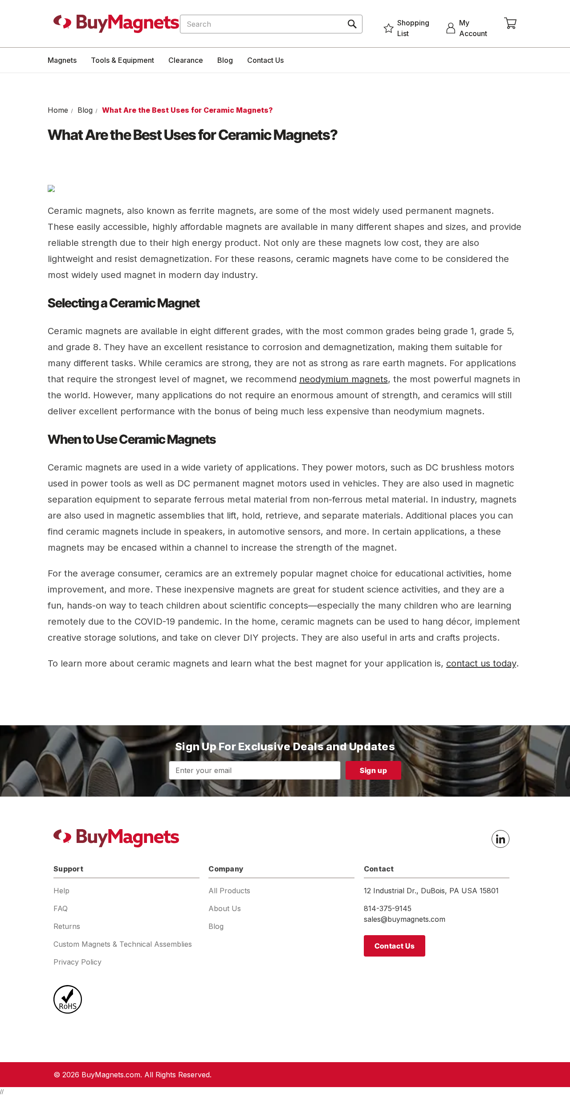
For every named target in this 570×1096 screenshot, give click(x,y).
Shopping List (413, 28)
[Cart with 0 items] (510, 23)
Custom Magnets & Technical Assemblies (122, 944)
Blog (225, 60)
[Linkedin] (500, 839)
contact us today (481, 663)
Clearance (185, 60)
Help (61, 890)
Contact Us (265, 60)
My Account (473, 28)
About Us (224, 908)
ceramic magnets (332, 259)
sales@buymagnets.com (404, 919)
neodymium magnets (343, 379)
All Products (229, 890)
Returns (66, 926)
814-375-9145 (387, 908)
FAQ (60, 908)
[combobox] (271, 24)
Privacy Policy (77, 961)
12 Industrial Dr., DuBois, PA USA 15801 (431, 890)
